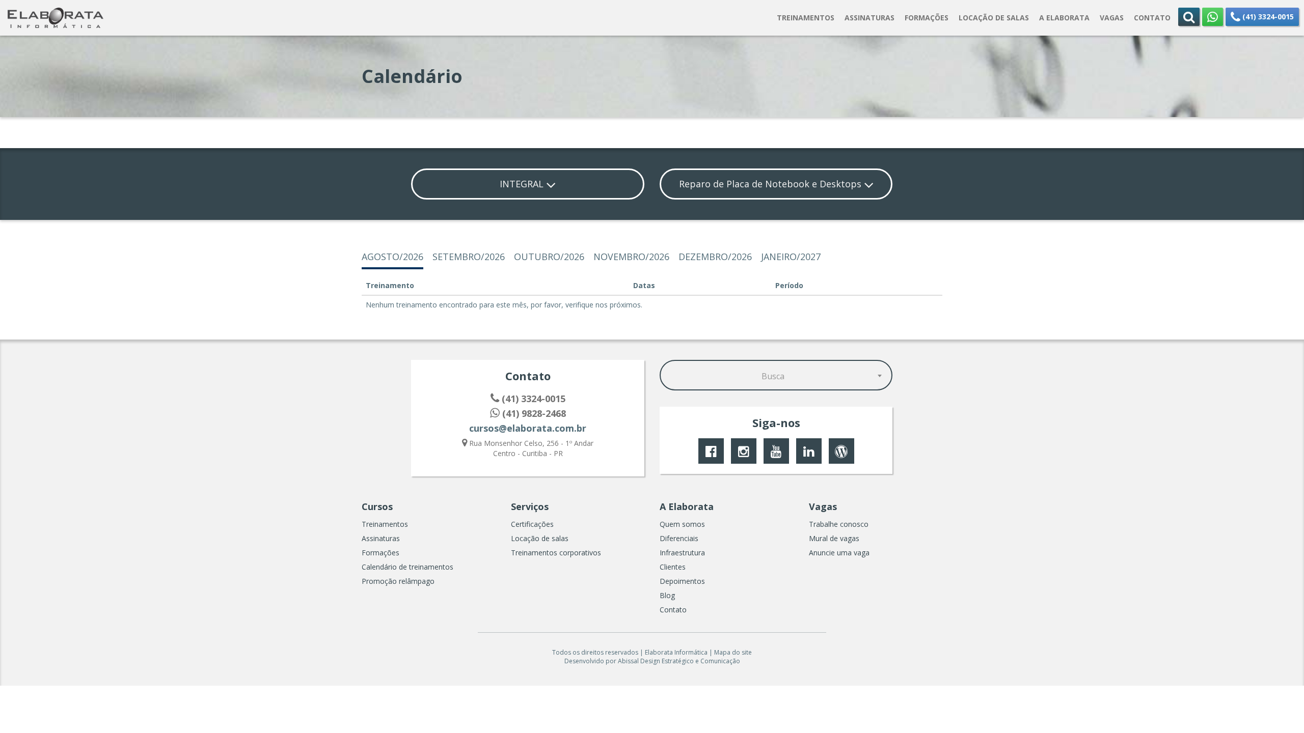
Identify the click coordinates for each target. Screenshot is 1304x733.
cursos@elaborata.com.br (527, 428)
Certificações (532, 524)
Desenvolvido (584, 661)
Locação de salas (539, 538)
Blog (667, 595)
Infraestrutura (682, 552)
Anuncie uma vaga (839, 552)
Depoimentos (682, 581)
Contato (673, 609)
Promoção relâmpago (398, 581)
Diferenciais (679, 538)
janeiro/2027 (791, 256)
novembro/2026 (631, 256)
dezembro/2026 (715, 256)
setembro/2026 (468, 256)
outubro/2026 (549, 256)
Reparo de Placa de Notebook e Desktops (771, 184)
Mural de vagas (834, 538)
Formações (380, 552)
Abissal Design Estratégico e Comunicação (679, 661)
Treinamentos (385, 524)
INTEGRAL (523, 184)
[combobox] (776, 375)
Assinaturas (381, 538)
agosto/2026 (392, 256)
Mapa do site (733, 652)
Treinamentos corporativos (556, 552)
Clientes (673, 567)
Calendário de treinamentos (407, 567)
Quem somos (682, 524)
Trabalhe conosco (838, 524)
